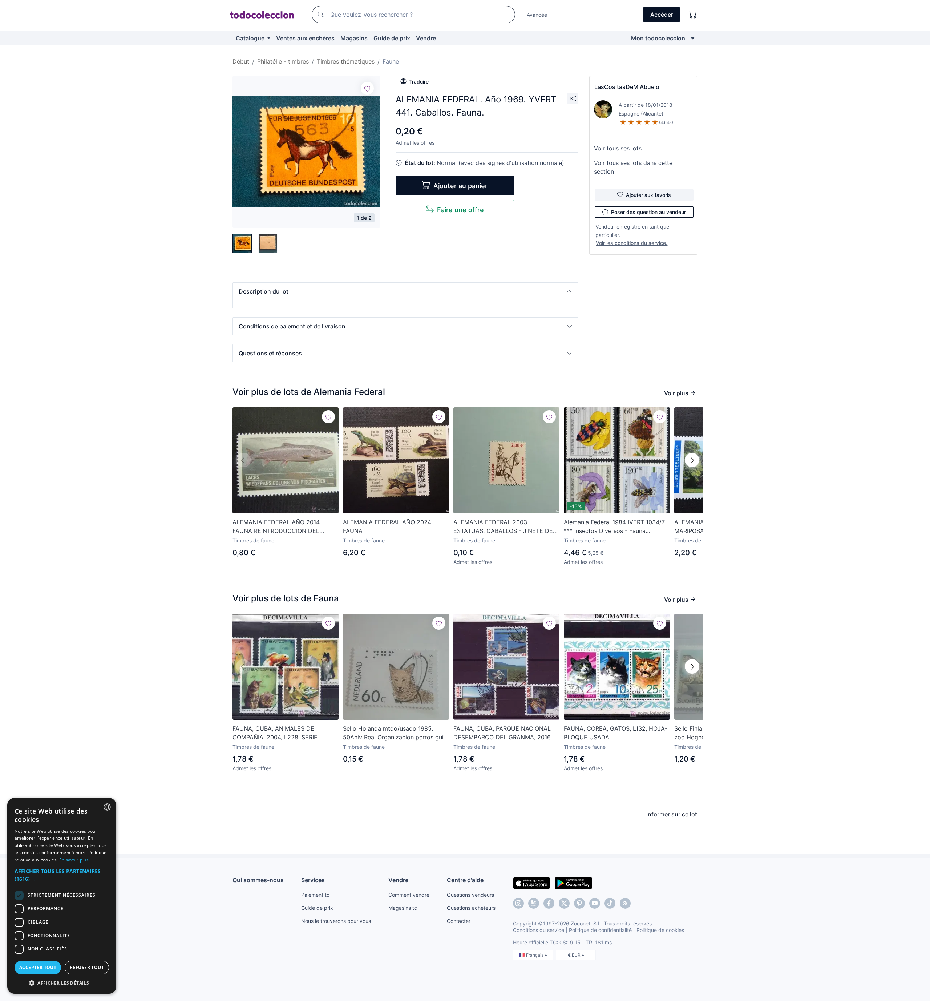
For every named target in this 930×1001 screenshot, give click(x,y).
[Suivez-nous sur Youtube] (594, 903)
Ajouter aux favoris (648, 195)
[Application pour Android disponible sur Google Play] (573, 882)
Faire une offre (460, 210)
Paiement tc (315, 895)
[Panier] (692, 14)
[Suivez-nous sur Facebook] (548, 903)
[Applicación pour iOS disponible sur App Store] (531, 882)
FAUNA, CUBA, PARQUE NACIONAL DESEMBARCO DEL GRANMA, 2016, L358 (502, 733)
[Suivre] (367, 88)
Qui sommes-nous (258, 880)
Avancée (537, 15)
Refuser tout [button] (87, 967)
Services (313, 880)
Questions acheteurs (471, 908)
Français (535, 955)
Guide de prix (391, 38)
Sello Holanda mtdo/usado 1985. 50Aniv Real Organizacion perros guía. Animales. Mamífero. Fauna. (395, 733)
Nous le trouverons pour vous (336, 921)
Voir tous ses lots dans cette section (633, 167)
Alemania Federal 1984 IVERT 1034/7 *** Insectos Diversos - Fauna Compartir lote (614, 526)
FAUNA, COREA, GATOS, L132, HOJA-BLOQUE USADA (615, 733)
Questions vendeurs (470, 895)
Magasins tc (402, 908)
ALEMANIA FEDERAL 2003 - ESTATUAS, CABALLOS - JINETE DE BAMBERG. (503, 526)
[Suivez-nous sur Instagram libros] (533, 903)
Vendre (426, 38)
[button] (405, 291)
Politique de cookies (660, 930)
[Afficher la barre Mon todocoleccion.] (692, 38)
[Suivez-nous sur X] (564, 903)
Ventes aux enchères (305, 38)
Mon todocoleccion (658, 38)
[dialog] (61, 896)
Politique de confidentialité (600, 930)
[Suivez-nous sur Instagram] (518, 903)
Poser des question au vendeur (648, 212)
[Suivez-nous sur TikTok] (609, 903)
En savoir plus (74, 860)
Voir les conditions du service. (631, 243)
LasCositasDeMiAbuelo (626, 86)
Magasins (354, 38)
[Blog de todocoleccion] (625, 903)
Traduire (419, 81)
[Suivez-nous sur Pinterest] (579, 903)
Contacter (458, 921)
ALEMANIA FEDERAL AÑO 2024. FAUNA (387, 526)
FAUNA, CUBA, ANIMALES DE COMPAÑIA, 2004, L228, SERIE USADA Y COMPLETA (275, 733)
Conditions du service (538, 930)
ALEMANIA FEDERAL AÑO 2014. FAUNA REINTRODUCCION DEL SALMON (276, 526)
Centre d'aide (465, 880)
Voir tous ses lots (618, 148)
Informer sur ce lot (671, 814)
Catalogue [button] (251, 38)
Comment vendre (408, 895)
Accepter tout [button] (37, 967)
